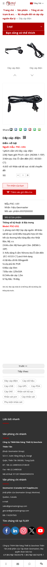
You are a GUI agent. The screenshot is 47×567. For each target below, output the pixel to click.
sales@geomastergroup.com (15, 506)
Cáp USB (8, 386)
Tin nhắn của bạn (15, 185)
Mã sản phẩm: (12, 211)
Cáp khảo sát (28, 396)
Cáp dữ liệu (28, 380)
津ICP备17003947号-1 (16, 555)
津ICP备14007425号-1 (34, 555)
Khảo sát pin (10, 396)
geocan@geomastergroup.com (16, 510)
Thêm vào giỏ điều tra (21, 192)
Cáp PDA (35, 386)
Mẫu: (7, 203)
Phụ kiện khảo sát (13, 401)
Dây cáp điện (13, 68)
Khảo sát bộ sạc (25, 391)
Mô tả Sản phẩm (13, 217)
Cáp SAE (8, 391)
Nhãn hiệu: (11, 207)
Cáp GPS (22, 386)
